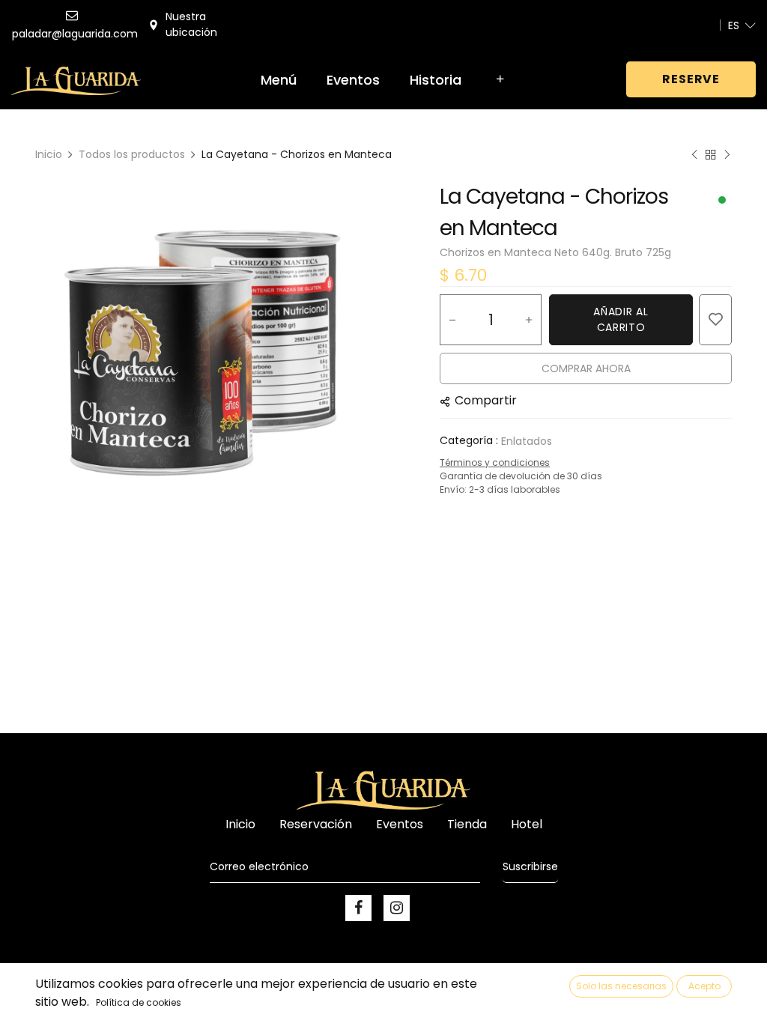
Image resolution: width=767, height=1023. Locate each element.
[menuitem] (279, 80)
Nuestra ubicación (191, 24)
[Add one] (529, 320)
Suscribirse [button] (530, 866)
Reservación (315, 824)
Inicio (48, 154)
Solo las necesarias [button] (621, 986)
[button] (715, 319)
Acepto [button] (704, 986)
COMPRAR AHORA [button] (586, 368)
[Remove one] (452, 320)
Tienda (467, 824)
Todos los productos (132, 154)
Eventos (399, 824)
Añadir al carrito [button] (620, 319)
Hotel (526, 824)
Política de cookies (138, 1002)
